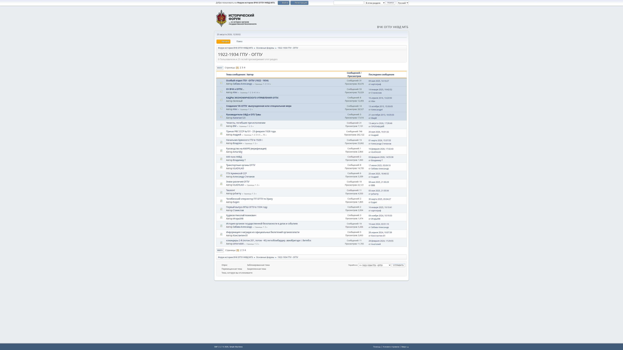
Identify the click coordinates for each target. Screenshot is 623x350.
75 (264, 135)
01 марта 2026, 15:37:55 (380, 140)
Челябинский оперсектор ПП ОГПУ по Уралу (249, 198)
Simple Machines (236, 347)
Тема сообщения (235, 74)
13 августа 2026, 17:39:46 (380, 123)
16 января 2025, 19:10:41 (380, 207)
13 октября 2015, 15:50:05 (381, 106)
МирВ (374, 118)
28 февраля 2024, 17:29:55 (381, 240)
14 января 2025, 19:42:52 (380, 89)
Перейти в (352, 265)
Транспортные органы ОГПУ (240, 165)
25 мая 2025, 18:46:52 (379, 173)
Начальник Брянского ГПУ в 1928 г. (244, 140)
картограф (376, 84)
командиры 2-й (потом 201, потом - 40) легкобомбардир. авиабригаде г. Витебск (268, 240)
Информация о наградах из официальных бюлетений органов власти (262, 232)
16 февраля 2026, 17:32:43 (381, 148)
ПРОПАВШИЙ (377, 126)
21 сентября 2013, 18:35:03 (381, 114)
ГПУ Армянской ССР (236, 173)
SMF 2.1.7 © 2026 (221, 347)
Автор (250, 74)
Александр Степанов (381, 143)
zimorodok (238, 243)
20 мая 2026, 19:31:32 (379, 131)
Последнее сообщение (381, 74)
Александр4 (377, 109)
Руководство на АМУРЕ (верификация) (246, 148)
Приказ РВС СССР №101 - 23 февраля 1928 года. (251, 131)
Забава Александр (242, 83)
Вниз (219, 68)
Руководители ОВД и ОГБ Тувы (243, 114)
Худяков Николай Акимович (241, 215)
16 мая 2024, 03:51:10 (379, 224)
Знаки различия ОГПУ (237, 181)
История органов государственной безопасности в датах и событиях (262, 223)
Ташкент (230, 190)
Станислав (376, 92)
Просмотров (354, 76)
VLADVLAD (376, 152)
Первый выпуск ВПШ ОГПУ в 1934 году (246, 207)
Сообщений (353, 72)
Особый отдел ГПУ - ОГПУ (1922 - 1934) (247, 80)
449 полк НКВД (234, 156)
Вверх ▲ (405, 346)
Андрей (237, 134)
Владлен (237, 143)
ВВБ (373, 185)
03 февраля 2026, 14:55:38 (381, 157)
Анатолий (376, 244)
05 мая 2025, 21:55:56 (379, 190)
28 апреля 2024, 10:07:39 (380, 232)
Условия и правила (391, 346)
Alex (235, 92)
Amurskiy (237, 151)
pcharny (237, 193)
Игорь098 (238, 218)
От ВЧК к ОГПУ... (235, 89)
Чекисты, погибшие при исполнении (245, 122)
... (262, 135)
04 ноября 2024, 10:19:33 (380, 215)
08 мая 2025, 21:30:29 (379, 182)
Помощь (377, 346)
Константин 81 (240, 235)
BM (234, 126)
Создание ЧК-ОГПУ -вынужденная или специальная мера (258, 106)
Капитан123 (239, 117)
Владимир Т (239, 160)
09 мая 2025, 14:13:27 (379, 81)
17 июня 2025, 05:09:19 (380, 165)
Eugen (236, 202)
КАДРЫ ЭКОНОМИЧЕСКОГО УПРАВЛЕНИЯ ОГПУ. (252, 97)
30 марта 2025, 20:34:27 (380, 199)
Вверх (220, 250)
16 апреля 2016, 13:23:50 (380, 98)
